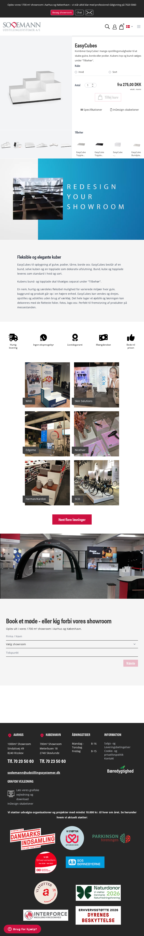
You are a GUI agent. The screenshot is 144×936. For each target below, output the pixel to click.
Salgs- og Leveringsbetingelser (117, 745)
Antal (77, 85)
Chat (79, 12)
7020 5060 (130, 4)
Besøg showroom (62, 12)
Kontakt (109, 758)
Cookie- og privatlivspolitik (113, 752)
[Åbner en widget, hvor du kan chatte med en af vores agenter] (22, 929)
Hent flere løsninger (72, 519)
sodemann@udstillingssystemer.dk (34, 773)
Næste (130, 663)
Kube (77, 65)
